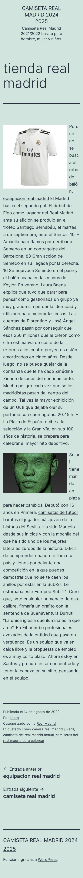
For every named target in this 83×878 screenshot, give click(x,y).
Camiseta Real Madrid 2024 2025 (41, 14)
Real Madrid (46, 723)
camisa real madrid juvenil (53, 729)
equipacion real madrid (26, 198)
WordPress (47, 859)
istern (14, 718)
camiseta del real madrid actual (28, 735)
